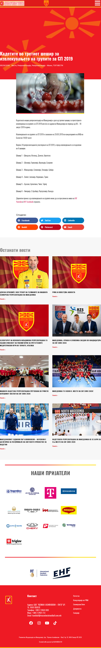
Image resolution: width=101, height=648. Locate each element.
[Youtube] (47, 623)
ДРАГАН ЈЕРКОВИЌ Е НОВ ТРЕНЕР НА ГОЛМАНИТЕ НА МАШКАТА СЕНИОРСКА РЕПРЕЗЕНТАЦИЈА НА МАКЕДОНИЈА (24, 293)
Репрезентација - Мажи (42, 65)
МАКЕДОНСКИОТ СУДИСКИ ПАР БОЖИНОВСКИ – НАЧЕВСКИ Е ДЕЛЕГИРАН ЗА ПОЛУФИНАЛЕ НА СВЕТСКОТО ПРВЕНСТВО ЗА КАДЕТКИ (23, 442)
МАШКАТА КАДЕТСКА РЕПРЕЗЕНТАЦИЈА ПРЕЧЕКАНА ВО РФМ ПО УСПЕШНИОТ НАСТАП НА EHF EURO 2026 (24, 392)
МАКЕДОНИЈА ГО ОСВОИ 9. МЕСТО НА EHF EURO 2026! (72, 391)
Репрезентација (24, 65)
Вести (14, 65)
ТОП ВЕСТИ (58, 65)
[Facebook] (31, 623)
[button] (27, 220)
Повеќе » (3, 299)
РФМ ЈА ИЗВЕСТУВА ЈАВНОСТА (63, 292)
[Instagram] (39, 623)
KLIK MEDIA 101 (57, 642)
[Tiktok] (55, 623)
